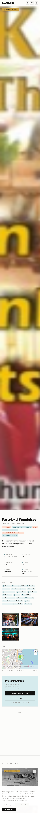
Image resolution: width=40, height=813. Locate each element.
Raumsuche (8, 3)
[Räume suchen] (27, 3)
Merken (21, 698)
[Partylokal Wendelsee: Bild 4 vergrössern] (10, 634)
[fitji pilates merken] (34, 771)
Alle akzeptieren (9, 809)
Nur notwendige (22, 805)
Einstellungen (8, 805)
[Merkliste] (31, 3)
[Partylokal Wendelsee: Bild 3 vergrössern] (29, 619)
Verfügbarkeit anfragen (20, 693)
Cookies (24, 800)
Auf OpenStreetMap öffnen (10, 670)
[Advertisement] (20, 734)
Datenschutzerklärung (9, 800)
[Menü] (36, 3)
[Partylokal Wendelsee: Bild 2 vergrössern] (10, 619)
